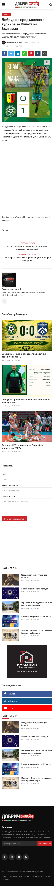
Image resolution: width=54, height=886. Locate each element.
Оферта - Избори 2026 (12, 876)
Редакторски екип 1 (11, 289)
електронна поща (10, 485)
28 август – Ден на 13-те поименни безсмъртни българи (36, 631)
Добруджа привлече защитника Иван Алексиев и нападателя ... (26, 401)
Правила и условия (41, 876)
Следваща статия (25, 254)
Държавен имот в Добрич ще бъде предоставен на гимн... (36, 603)
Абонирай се (45, 843)
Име (4, 474)
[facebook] (5, 857)
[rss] (26, 857)
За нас (27, 876)
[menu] (3, 4)
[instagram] (12, 857)
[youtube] (19, 857)
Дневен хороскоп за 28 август (34, 589)
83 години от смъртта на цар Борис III (34, 576)
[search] (50, 4)
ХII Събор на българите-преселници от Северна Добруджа (27, 259)
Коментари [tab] (8, 466)
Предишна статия (29, 243)
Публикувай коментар (14, 519)
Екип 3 (4, 360)
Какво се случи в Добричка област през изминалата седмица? (27, 248)
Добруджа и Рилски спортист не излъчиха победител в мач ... (24, 355)
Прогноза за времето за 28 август (36, 616)
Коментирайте (8, 496)
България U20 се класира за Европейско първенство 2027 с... (23, 446)
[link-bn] (27, 661)
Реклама (5, 879)
